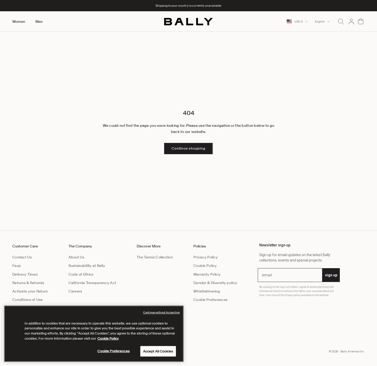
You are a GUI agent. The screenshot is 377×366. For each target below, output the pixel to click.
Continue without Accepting (161, 312)
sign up (331, 275)
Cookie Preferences (210, 299)
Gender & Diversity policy (215, 282)
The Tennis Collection (155, 257)
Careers (75, 291)
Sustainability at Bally (86, 265)
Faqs (16, 265)
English (320, 21)
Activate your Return (30, 291)
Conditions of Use (27, 299)
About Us (76, 257)
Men (39, 21)
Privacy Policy (205, 257)
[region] (94, 334)
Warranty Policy (207, 274)
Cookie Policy (205, 265)
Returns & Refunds (28, 282)
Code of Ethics (81, 274)
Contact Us (22, 257)
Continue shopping (188, 148)
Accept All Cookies (158, 351)
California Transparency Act (92, 282)
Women (18, 21)
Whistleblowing (206, 291)
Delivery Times (25, 274)
